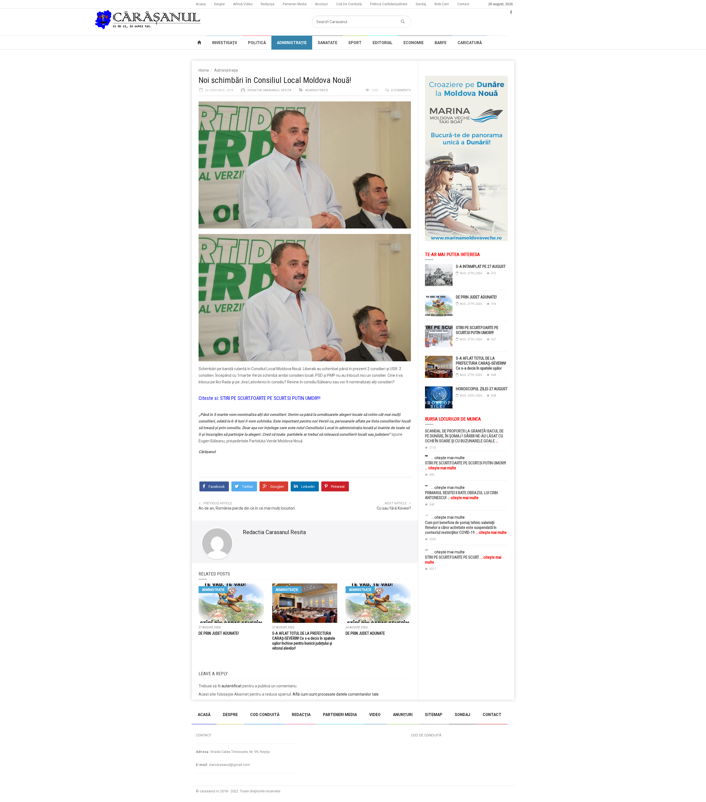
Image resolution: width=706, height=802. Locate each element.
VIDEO (375, 714)
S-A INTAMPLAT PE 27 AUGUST (481, 266)
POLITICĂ (257, 43)
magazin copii (32, 702)
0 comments (401, 90)
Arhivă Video (242, 4)
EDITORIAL (382, 43)
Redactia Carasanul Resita (269, 90)
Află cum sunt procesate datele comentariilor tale (336, 694)
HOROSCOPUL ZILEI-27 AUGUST (481, 388)
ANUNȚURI (403, 714)
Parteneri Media (295, 4)
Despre (219, 4)
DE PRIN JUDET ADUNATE (365, 633)
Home (204, 70)
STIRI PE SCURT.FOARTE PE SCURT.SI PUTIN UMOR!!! (270, 398)
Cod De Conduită (349, 4)
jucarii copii (9, 702)
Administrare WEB (494, 791)
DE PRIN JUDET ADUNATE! (219, 633)
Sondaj (421, 4)
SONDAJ (462, 714)
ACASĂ (204, 714)
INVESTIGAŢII (224, 43)
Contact (463, 4)
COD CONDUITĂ (264, 714)
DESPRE (230, 714)
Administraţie (226, 70)
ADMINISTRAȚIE (292, 43)
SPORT (355, 43)
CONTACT (492, 714)
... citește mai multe (448, 458)
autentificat (231, 686)
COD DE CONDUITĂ (426, 735)
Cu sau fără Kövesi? (394, 508)
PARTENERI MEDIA (340, 714)
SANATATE (327, 43)
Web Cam (441, 4)
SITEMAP (433, 714)
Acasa (201, 4)
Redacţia (267, 4)
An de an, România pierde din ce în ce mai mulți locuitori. (247, 508)
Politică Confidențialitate (388, 4)
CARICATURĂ (470, 43)
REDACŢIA (301, 714)
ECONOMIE (413, 43)
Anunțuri (321, 4)
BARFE (440, 43)
